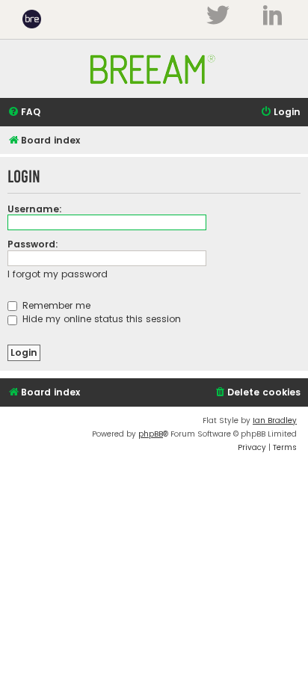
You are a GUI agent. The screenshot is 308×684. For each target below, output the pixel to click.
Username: (34, 209)
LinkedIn (272, 15)
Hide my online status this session (100, 318)
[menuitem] (23, 112)
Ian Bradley (275, 420)
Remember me (54, 305)
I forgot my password (57, 274)
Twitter (217, 15)
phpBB (150, 434)
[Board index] (154, 91)
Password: (32, 244)
